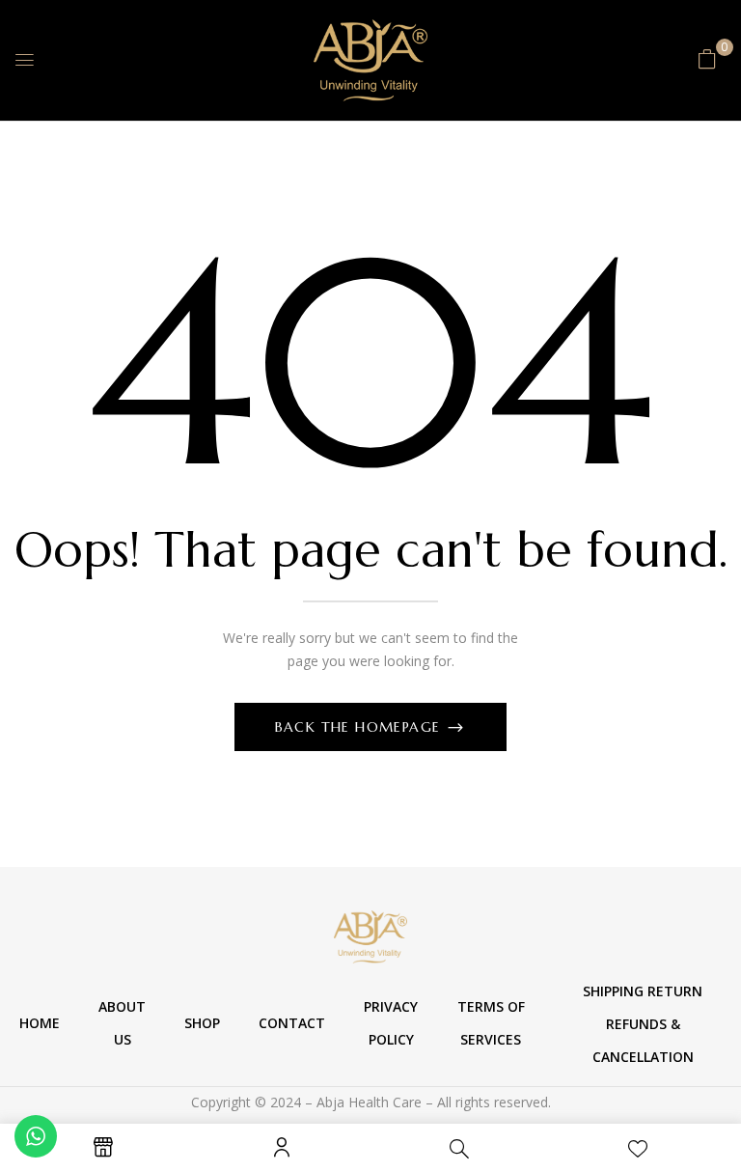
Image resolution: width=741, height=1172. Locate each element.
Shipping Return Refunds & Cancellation (642, 1024)
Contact (292, 1023)
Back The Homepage (360, 727)
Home (39, 1023)
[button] (707, 58)
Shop (202, 1023)
